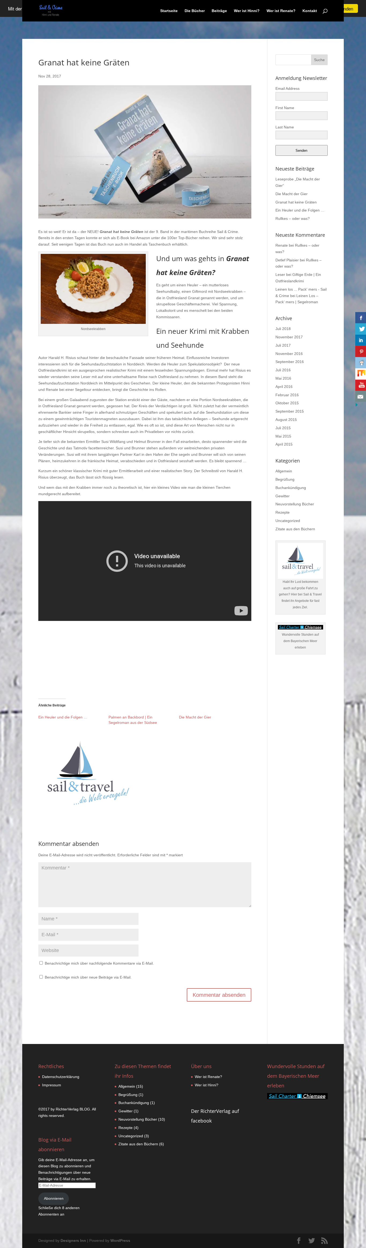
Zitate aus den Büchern (295, 529)
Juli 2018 (283, 329)
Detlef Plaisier (287, 260)
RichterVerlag (67, 1109)
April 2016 (284, 386)
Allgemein (283, 471)
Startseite (169, 11)
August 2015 (286, 419)
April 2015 (284, 444)
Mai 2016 (283, 378)
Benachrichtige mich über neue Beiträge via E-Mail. (88, 977)
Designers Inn (73, 1240)
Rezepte (282, 512)
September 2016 (289, 362)
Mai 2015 (283, 436)
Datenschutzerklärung (60, 1077)
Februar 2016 (287, 395)
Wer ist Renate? (281, 11)
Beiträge (219, 11)
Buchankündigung (290, 488)
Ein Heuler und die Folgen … (62, 717)
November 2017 (289, 337)
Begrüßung (284, 479)
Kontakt (309, 11)
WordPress (120, 1240)
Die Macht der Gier (195, 717)
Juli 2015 (283, 428)
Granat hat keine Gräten (296, 202)
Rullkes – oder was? (292, 218)
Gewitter (282, 496)
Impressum (51, 1085)
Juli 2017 (283, 345)
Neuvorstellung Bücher (294, 504)
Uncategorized (287, 521)
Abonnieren (54, 1198)
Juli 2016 (283, 370)
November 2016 (289, 353)
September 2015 (289, 411)
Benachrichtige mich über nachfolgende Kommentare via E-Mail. (99, 963)
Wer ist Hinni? (247, 11)
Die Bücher (195, 11)
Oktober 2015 (287, 403)
